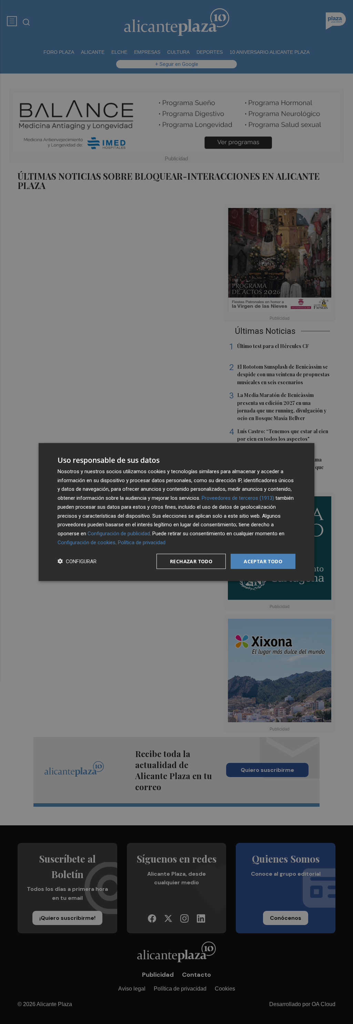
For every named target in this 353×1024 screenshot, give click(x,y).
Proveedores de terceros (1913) (238, 498)
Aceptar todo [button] (263, 561)
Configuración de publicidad (119, 533)
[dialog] (176, 512)
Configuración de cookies (86, 542)
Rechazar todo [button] (191, 561)
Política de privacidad (141, 542)
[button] (77, 561)
